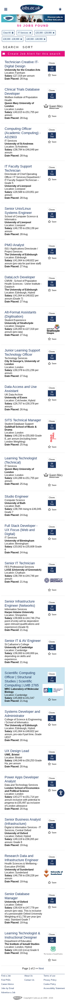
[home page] (31, 12)
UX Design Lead (17, 751)
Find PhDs (6, 980)
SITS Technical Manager (23, 420)
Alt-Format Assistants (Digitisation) (20, 314)
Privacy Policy (50, 980)
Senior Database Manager (17, 896)
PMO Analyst (14, 245)
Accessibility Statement (54, 988)
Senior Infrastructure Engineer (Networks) (20, 603)
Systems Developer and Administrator (22, 714)
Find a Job (6, 976)
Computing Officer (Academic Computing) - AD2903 (23, 133)
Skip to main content (12, 2)
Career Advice (7, 984)
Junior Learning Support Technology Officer (22, 352)
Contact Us (29, 980)
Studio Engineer (16, 496)
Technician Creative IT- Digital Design (22, 64)
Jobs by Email (7, 988)
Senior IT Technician (20, 563)
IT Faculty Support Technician (18, 168)
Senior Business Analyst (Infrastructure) (23, 822)
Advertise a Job (8, 992)
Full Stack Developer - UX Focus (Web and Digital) (21, 530)
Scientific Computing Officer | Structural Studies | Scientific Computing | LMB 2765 (22, 679)
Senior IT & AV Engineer (23, 641)
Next (41, 968)
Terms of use (49, 976)
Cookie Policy (50, 984)
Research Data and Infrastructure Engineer (21, 858)
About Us (28, 976)
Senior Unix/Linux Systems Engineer (18, 211)
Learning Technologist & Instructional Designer (22, 935)
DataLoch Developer (20, 277)
